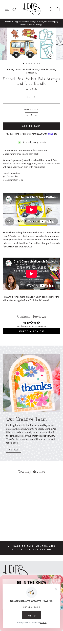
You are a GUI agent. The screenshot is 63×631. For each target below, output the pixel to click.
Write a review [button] (32, 331)
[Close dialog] (60, 578)
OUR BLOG (13, 450)
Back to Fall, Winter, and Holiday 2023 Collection (33, 548)
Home (10, 69)
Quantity (31, 109)
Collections (20, 69)
